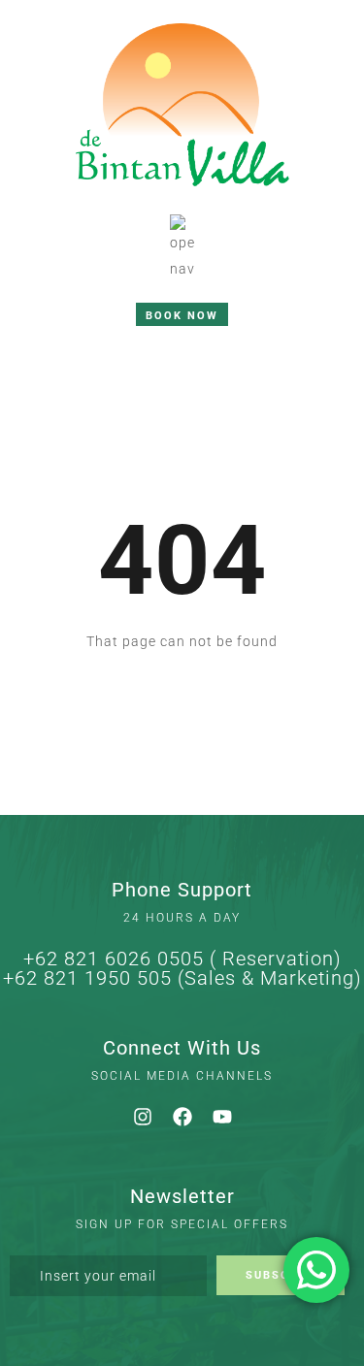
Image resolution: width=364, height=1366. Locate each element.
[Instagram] (142, 1116)
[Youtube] (222, 1116)
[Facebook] (182, 1116)
